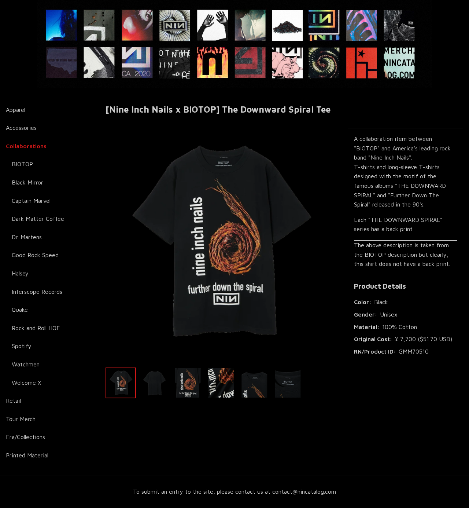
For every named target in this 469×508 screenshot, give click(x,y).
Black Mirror (27, 182)
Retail (13, 400)
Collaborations (26, 146)
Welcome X (26, 382)
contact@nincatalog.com (304, 491)
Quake (20, 309)
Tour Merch (21, 419)
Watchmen (26, 364)
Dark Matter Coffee (38, 218)
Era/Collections (25, 437)
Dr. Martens (27, 237)
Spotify (22, 346)
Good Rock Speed (35, 255)
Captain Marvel (31, 200)
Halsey (20, 273)
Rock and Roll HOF (36, 328)
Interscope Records (37, 291)
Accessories (21, 127)
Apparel (15, 109)
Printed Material (27, 455)
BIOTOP (22, 164)
